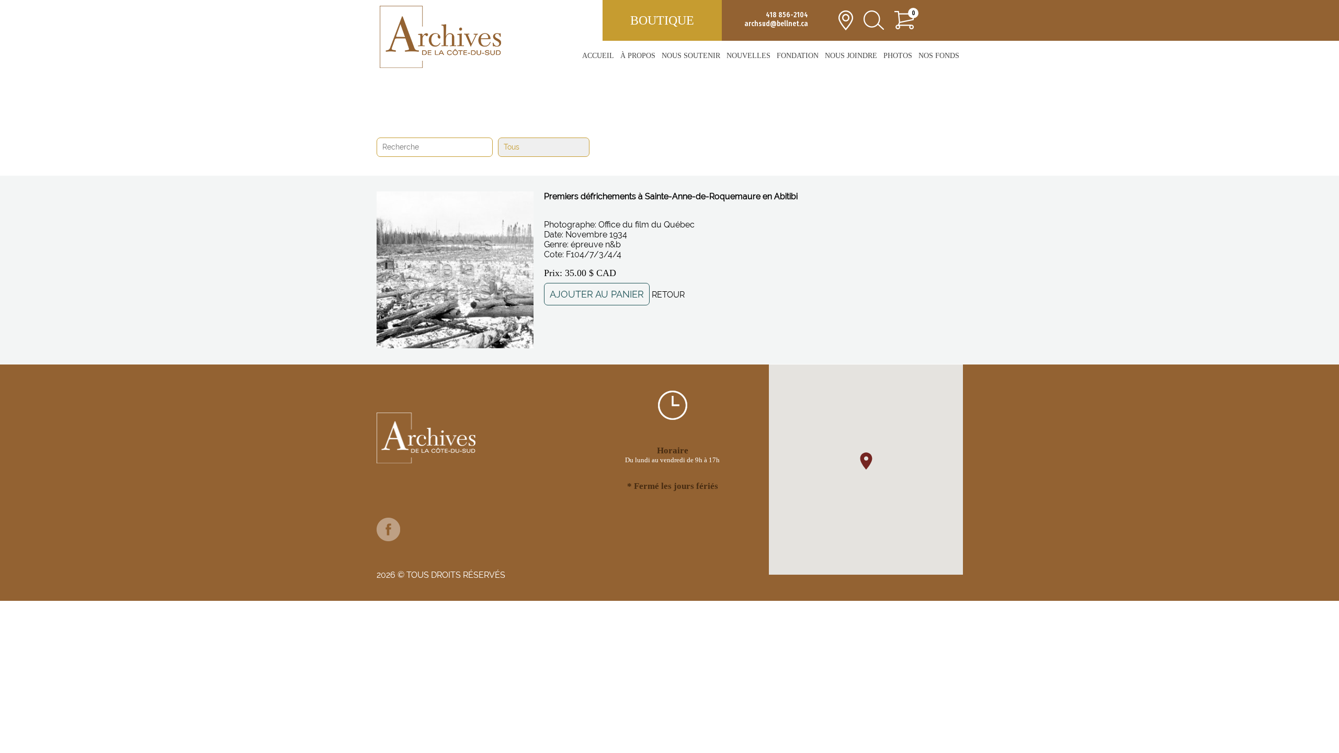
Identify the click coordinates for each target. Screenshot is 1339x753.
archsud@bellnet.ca (776, 23)
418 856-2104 (787, 14)
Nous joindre (851, 56)
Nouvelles (748, 56)
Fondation (798, 56)
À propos (637, 56)
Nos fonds (938, 56)
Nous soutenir (691, 56)
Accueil (598, 56)
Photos (897, 56)
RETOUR (668, 295)
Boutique (662, 20)
